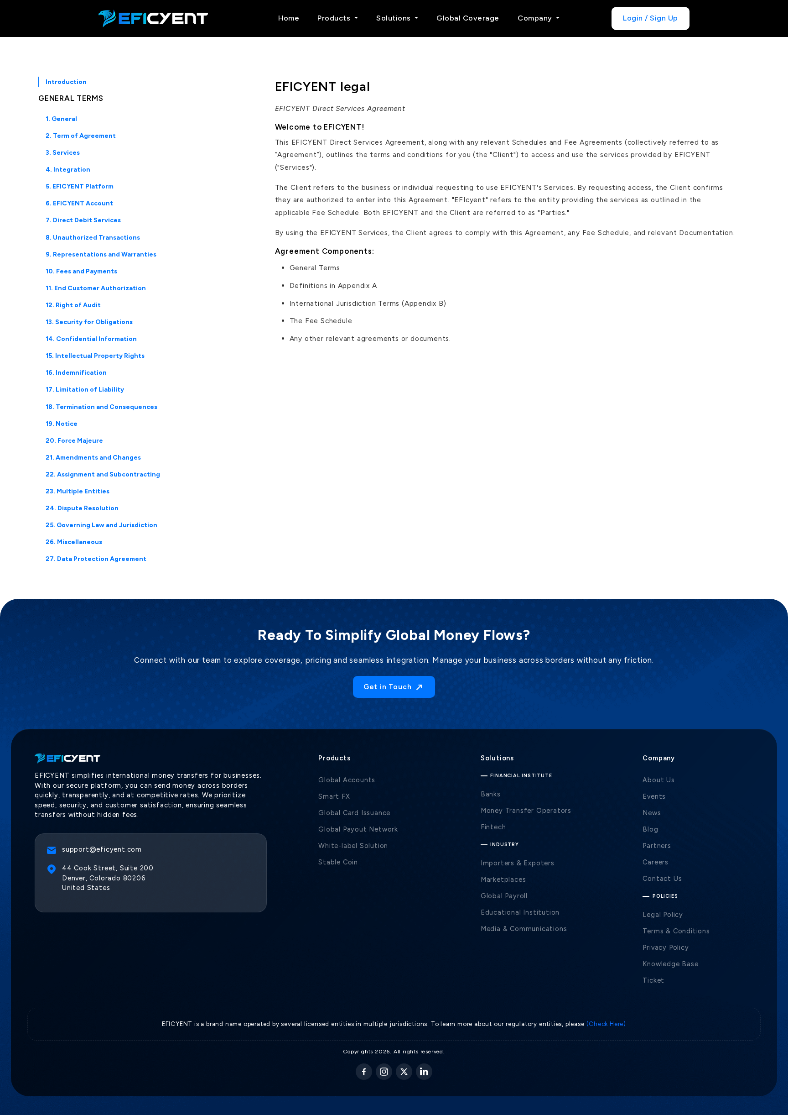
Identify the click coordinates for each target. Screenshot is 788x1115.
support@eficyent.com (102, 849)
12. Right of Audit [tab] (73, 305)
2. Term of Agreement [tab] (81, 136)
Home (288, 18)
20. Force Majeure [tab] (74, 441)
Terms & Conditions (676, 931)
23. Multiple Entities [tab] (77, 491)
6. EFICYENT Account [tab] (79, 203)
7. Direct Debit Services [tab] (83, 220)
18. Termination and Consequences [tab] (101, 407)
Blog (650, 829)
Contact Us (662, 878)
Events (654, 796)
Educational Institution (520, 912)
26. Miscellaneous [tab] (74, 542)
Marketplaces (503, 879)
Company (536, 18)
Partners (657, 846)
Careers (656, 862)
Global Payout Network (358, 829)
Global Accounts (346, 780)
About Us (658, 780)
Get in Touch (388, 686)
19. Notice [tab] (62, 424)
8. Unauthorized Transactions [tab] (93, 237)
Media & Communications (524, 929)
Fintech (493, 827)
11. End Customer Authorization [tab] (96, 288)
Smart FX (334, 796)
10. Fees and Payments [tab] (81, 271)
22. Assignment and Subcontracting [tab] (103, 474)
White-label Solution (353, 846)
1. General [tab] (61, 119)
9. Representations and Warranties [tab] (101, 254)
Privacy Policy (666, 947)
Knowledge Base (670, 964)
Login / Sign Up (650, 18)
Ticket (653, 980)
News (652, 813)
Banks (491, 794)
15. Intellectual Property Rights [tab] (95, 356)
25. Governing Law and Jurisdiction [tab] (101, 525)
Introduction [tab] (66, 82)
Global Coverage (467, 18)
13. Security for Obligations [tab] (89, 322)
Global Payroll (504, 896)
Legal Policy (663, 915)
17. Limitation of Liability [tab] (85, 389)
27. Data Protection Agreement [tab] (96, 559)
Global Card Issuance (354, 813)
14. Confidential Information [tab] (91, 339)
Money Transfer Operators (526, 810)
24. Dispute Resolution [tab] (82, 508)
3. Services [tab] (63, 153)
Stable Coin (338, 862)
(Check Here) (606, 1023)
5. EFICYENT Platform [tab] (80, 186)
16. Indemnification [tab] (76, 373)
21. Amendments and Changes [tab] (93, 457)
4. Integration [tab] (68, 169)
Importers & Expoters (518, 863)
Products (335, 18)
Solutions (394, 18)
